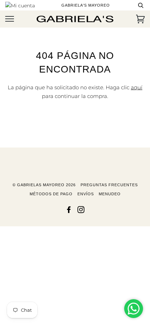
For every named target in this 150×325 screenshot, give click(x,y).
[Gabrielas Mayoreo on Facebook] (69, 211)
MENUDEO (110, 194)
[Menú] (9, 19)
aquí (136, 87)
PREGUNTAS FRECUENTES (109, 185)
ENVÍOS (85, 194)
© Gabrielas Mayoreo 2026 (44, 185)
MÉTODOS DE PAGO (51, 194)
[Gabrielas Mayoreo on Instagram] (81, 211)
